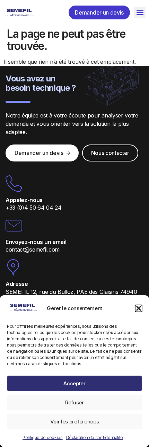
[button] (138, 308)
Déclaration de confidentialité (94, 437)
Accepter (74, 383)
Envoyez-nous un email (36, 241)
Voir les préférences (74, 421)
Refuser (74, 402)
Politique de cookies (43, 437)
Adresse (17, 283)
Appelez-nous (24, 199)
